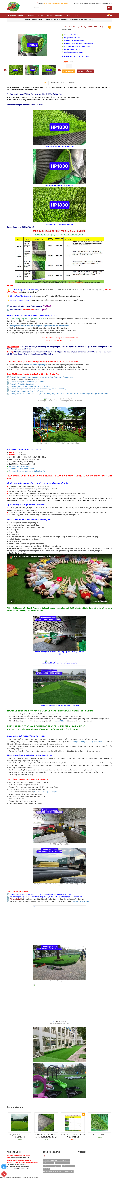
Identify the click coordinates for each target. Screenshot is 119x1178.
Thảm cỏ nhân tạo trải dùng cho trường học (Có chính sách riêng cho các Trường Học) (41, 377)
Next (59, 70)
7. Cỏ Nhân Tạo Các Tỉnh (68, 1166)
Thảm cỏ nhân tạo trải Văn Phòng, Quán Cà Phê (27, 382)
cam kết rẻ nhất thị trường (35, 365)
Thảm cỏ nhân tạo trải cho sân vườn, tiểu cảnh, (27, 391)
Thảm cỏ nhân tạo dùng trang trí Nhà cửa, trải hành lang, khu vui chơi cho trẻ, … (38, 389)
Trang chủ (31, 15)
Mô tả (44, 82)
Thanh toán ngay (86, 71)
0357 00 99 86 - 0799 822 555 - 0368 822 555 (55, 3)
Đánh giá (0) (73, 82)
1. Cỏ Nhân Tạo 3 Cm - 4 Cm (50, 1160)
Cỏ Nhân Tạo (46, 1168)
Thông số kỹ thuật (57, 82)
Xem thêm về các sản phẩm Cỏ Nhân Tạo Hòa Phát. (27, 471)
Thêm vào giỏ (69, 71)
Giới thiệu (41, 15)
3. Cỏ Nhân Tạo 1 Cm (48, 1163)
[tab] (44, 83)
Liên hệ (76, 15)
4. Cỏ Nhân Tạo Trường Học (62, 1163)
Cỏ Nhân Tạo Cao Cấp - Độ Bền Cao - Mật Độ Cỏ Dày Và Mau (50, 20)
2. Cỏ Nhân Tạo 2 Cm (64, 1160)
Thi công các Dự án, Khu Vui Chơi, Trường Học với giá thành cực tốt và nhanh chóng (40, 894)
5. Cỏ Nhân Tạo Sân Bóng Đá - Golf (51, 1166)
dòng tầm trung (87, 742)
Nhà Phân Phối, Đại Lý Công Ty (45, 792)
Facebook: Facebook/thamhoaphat (21, 469)
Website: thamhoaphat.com (19, 466)
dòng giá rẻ (76, 742)
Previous (5, 70)
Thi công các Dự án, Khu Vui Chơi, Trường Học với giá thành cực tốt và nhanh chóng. (39, 326)
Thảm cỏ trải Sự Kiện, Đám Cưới (22, 384)
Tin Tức (68, 15)
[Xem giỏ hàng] (108, 15)
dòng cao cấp (99, 742)
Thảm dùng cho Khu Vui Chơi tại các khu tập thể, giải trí (30, 387)
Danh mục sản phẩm (16, 15)
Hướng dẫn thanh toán (54, 15)
